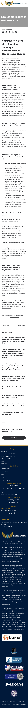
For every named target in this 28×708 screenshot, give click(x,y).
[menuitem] (14, 451)
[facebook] (4, 488)
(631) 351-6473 (6, 308)
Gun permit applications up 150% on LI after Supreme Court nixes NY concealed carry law (13, 378)
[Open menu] (26, 3)
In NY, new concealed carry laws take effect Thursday (13, 396)
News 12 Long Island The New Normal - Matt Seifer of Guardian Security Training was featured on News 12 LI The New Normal (13, 367)
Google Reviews (14, 317)
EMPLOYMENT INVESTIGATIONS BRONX (12, 422)
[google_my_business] (8, 488)
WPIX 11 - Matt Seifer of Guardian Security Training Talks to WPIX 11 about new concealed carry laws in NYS (13, 340)
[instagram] (16, 488)
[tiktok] (12, 488)
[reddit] (24, 488)
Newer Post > (22, 325)
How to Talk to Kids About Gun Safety (12, 388)
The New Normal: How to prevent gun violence (13, 413)
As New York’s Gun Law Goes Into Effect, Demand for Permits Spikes (14, 405)
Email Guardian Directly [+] (9, 494)
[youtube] (20, 488)
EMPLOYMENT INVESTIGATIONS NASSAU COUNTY (12, 430)
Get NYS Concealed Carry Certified (12, 315)
